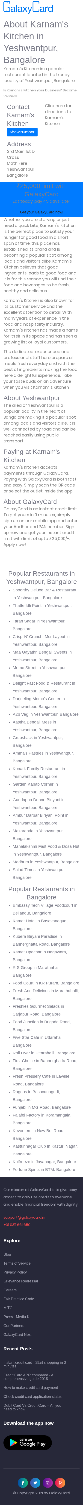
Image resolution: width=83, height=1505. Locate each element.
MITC (7, 1308)
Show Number (22, 132)
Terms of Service (17, 1263)
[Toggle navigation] (59, 7)
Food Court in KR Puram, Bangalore (46, 983)
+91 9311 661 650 (16, 1224)
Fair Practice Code (18, 1299)
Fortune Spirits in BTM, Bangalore (44, 1169)
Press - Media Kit (17, 1317)
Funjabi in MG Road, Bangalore (42, 1107)
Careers (10, 1290)
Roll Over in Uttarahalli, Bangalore (44, 1053)
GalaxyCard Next (17, 1335)
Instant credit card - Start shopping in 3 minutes (34, 1364)
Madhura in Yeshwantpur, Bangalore (46, 862)
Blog (7, 1254)
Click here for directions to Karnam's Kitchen (58, 114)
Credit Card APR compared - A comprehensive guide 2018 (28, 1377)
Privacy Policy (15, 1272)
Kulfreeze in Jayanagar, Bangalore (44, 1161)
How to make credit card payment (30, 1388)
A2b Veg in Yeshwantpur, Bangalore (46, 714)
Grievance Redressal (20, 1281)
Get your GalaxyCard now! (41, 212)
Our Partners (13, 1326)
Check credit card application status (32, 1397)
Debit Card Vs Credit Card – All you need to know (32, 1407)
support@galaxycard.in (24, 1217)
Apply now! (14, 544)
